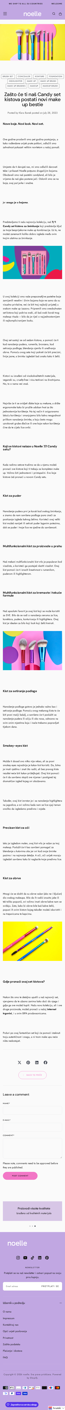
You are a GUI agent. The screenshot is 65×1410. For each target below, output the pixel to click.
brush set (8, 76)
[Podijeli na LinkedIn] (36, 1062)
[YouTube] (25, 1258)
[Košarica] (60, 14)
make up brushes (16, 86)
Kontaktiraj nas (10, 1324)
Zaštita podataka (11, 1344)
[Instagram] (18, 1258)
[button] (5, 13)
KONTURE (39, 76)
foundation (55, 76)
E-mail (7, 1120)
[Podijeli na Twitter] (19, 1062)
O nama (7, 1311)
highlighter (15, 81)
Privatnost (8, 1338)
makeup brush (50, 86)
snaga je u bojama (17, 202)
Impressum (8, 1318)
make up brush (48, 81)
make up (31, 81)
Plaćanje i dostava (12, 1351)
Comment (8, 1135)
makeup (34, 86)
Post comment (20, 1175)
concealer (24, 76)
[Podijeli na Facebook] (45, 1062)
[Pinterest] (47, 1258)
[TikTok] (32, 1258)
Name (6, 1103)
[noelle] (17, 1243)
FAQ (5, 1357)
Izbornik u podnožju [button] (14, 1303)
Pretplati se (50, 1286)
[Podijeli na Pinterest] (28, 1062)
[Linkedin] (40, 1258)
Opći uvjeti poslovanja (15, 1331)
